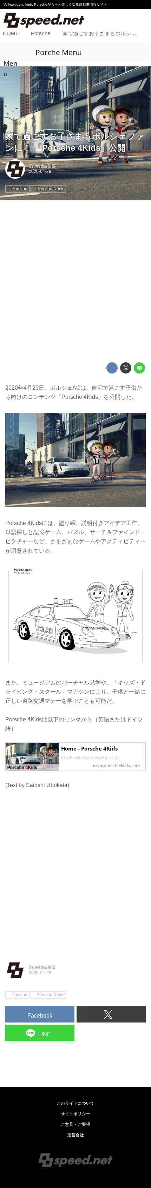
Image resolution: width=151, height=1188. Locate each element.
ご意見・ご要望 (75, 1124)
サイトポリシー (75, 1113)
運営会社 (75, 1134)
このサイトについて (75, 1103)
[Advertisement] (75, 281)
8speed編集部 (42, 166)
